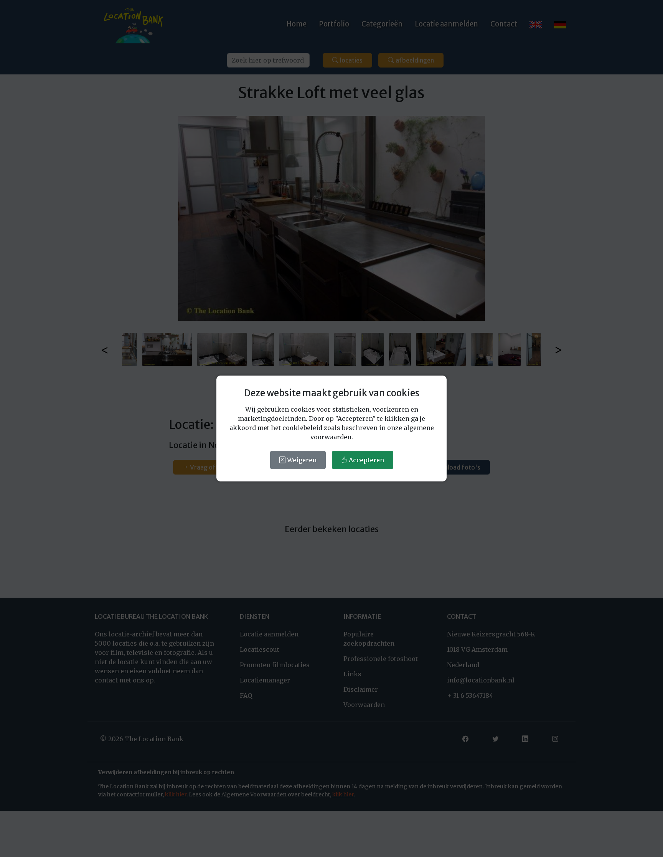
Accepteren (365, 460)
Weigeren (301, 460)
